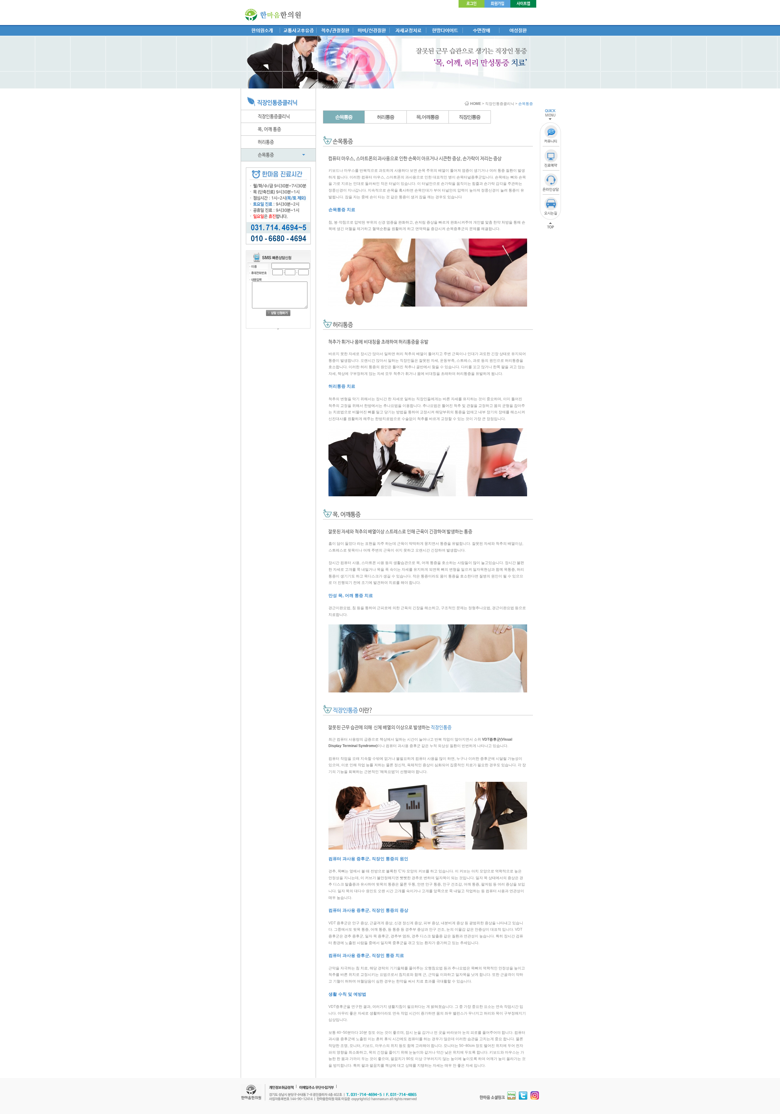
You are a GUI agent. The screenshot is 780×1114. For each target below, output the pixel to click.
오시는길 (551, 206)
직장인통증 (469, 117)
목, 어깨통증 (427, 117)
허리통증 (385, 117)
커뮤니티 (551, 134)
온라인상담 (551, 183)
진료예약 (551, 158)
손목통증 (343, 117)
